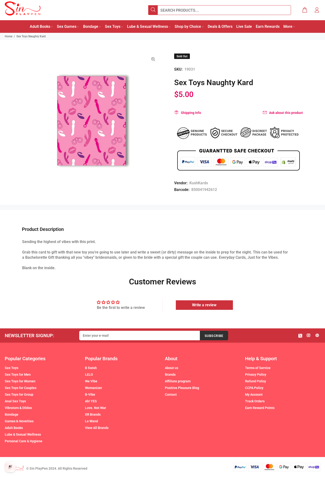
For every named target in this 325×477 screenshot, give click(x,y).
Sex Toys (11, 368)
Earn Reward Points (260, 408)
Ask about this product (286, 113)
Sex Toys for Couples (20, 388)
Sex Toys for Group (19, 394)
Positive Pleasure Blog (182, 388)
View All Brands (96, 428)
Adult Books (14, 428)
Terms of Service (258, 368)
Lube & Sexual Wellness (23, 434)
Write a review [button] (204, 305)
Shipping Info (191, 113)
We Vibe (91, 381)
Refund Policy (255, 381)
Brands (170, 374)
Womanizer (93, 388)
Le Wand (91, 421)
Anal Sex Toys (15, 401)
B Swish (91, 368)
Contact (171, 394)
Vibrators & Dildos (18, 408)
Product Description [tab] (43, 229)
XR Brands (93, 414)
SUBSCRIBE (214, 336)
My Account (254, 394)
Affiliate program (178, 381)
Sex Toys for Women (20, 381)
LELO (89, 374)
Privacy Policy (255, 374)
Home (8, 36)
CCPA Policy (254, 388)
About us (171, 368)
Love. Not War (95, 408)
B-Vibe (90, 394)
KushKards (198, 183)
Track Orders (255, 401)
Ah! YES (91, 401)
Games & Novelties (19, 421)
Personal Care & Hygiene (23, 441)
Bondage (11, 414)
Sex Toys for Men (18, 374)
